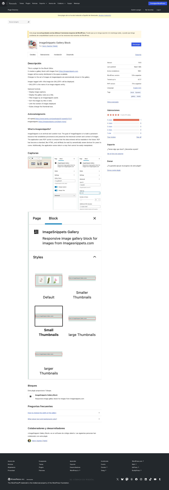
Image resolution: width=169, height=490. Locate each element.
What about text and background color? (42, 419)
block (132, 92)
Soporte (138, 55)
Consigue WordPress (157, 3)
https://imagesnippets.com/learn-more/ (52, 122)
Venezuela (30, 479)
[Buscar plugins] (29, 22)
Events (103, 464)
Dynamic (137, 92)
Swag (103, 470)
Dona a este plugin (114, 170)
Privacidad (11, 470)
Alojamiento (11, 467)
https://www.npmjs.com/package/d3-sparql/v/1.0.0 (53, 119)
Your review (111, 137)
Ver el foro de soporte (115, 154)
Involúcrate (104, 461)
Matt (134, 464)
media (138, 96)
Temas (41, 464)
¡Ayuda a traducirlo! (104, 15)
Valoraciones (44, 55)
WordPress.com (138, 461)
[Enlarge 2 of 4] (74, 159)
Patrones (42, 470)
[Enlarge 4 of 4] (99, 214)
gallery (133, 96)
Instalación (58, 55)
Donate (104, 467)
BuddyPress (137, 470)
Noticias (10, 464)
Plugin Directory (13, 10)
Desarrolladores (75, 467)
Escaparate (42, 461)
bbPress (135, 467)
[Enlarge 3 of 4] (99, 159)
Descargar (136, 44)
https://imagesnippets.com (68, 71)
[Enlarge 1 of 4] (49, 159)
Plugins (41, 467)
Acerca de (11, 461)
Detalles (33, 55)
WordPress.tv (75, 470)
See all (139, 137)
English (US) (137, 88)
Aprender (73, 461)
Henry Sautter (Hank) (50, 46)
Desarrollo (70, 55)
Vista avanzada (112, 102)
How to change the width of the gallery (42, 413)
